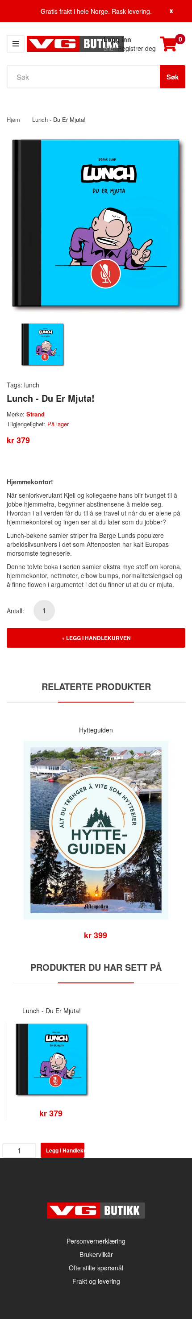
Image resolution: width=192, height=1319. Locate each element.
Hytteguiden (96, 729)
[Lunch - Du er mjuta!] (42, 343)
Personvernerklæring (96, 1240)
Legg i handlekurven (98, 638)
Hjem (13, 119)
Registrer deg (136, 48)
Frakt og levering (96, 1281)
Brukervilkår (96, 1254)
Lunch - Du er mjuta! (51, 1010)
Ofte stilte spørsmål (96, 1267)
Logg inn (117, 39)
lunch (31, 384)
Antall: (15, 610)
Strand (35, 414)
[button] (16, 844)
